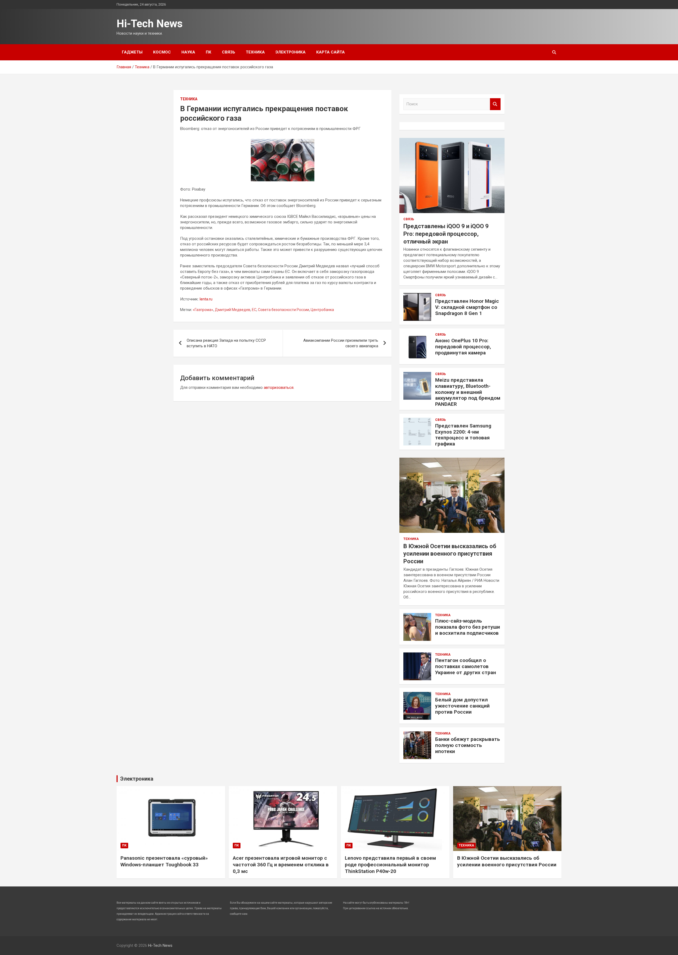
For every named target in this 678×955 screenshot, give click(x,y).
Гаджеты (132, 52)
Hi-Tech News (150, 23)
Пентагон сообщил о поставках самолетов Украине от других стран (465, 666)
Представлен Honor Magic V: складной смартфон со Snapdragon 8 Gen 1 (467, 307)
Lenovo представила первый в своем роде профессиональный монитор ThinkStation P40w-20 (390, 864)
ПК (208, 52)
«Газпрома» (203, 310)
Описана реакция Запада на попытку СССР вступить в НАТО (226, 343)
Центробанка (322, 310)
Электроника (290, 52)
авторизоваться (278, 387)
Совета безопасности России (283, 310)
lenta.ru (206, 299)
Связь (228, 52)
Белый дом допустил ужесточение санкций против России (462, 706)
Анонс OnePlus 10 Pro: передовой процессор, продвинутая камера (463, 346)
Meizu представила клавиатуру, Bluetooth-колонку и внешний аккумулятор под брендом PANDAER (467, 392)
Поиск (495, 104)
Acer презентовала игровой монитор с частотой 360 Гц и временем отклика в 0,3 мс (281, 864)
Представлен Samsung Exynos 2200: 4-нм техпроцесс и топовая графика (463, 435)
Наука (188, 52)
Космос (162, 52)
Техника (255, 52)
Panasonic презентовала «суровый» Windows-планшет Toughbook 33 (164, 861)
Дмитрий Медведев (232, 310)
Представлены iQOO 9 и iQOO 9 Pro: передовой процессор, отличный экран (446, 234)
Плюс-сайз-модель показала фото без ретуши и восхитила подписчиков (467, 627)
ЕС (254, 310)
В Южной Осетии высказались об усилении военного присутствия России (449, 554)
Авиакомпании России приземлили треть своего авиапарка (340, 343)
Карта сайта (330, 52)
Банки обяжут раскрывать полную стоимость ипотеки (467, 745)
